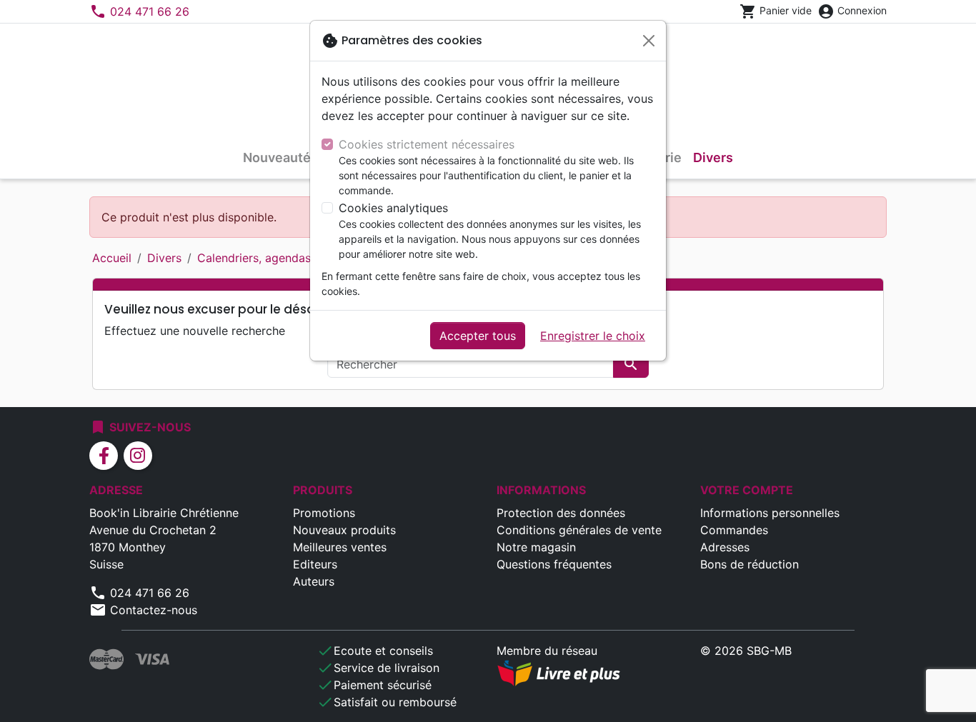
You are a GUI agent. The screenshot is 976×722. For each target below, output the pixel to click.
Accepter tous (477, 336)
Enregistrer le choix (592, 336)
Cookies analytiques (393, 208)
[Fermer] (648, 40)
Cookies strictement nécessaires (426, 144)
